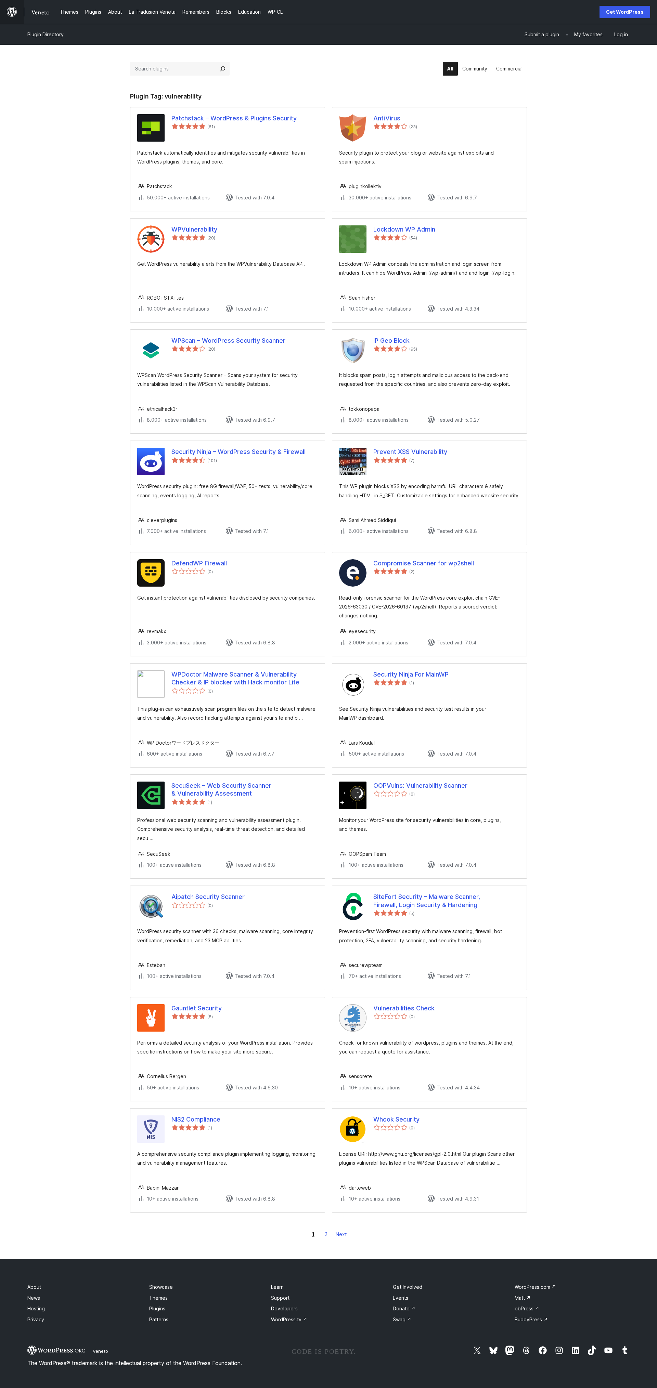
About (34, 1287)
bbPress (527, 1308)
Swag (402, 1319)
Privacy (35, 1319)
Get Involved (407, 1287)
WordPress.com (535, 1287)
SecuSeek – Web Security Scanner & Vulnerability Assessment (221, 789)
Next (341, 1234)
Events (400, 1298)
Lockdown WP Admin (404, 229)
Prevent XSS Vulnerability (410, 451)
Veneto (100, 1351)
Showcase (161, 1287)
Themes (158, 1298)
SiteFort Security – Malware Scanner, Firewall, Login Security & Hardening (426, 900)
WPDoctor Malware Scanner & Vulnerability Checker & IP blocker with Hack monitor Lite (235, 678)
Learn (277, 1287)
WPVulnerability (194, 229)
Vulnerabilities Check (404, 1008)
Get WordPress (625, 12)
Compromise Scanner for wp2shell (423, 563)
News (33, 1298)
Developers (284, 1308)
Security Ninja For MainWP (411, 674)
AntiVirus (386, 118)
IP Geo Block (391, 340)
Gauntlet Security (196, 1008)
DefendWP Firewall (199, 563)
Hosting (36, 1308)
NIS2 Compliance (195, 1119)
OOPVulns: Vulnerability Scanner (420, 785)
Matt (523, 1298)
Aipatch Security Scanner (208, 896)
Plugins (157, 1308)
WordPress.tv (289, 1319)
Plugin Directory (45, 34)
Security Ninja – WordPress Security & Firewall (238, 451)
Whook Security (396, 1119)
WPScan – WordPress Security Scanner (228, 340)
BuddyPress (531, 1319)
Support (280, 1298)
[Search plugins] (223, 69)
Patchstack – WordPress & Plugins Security (234, 118)
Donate (404, 1308)
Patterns (158, 1319)
